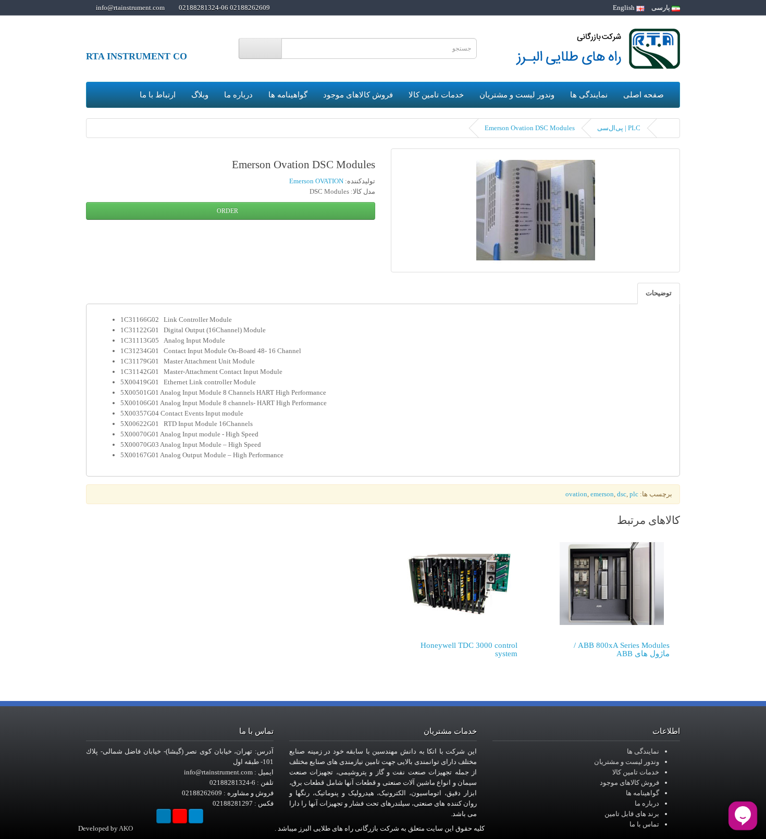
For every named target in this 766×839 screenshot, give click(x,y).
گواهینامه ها (287, 95)
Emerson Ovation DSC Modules (530, 128)
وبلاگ (199, 95)
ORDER (228, 211)
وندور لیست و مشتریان (516, 95)
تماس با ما (644, 824)
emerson (602, 494)
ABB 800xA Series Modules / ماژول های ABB (622, 649)
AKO (126, 828)
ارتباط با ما (158, 95)
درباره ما (238, 95)
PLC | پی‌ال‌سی (618, 128)
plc (633, 494)
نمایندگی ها (589, 95)
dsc (621, 494)
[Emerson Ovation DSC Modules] (535, 210)
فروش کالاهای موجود (358, 95)
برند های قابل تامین (631, 814)
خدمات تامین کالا (436, 95)
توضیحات (659, 293)
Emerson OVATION (316, 181)
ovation (576, 494)
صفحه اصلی (643, 95)
